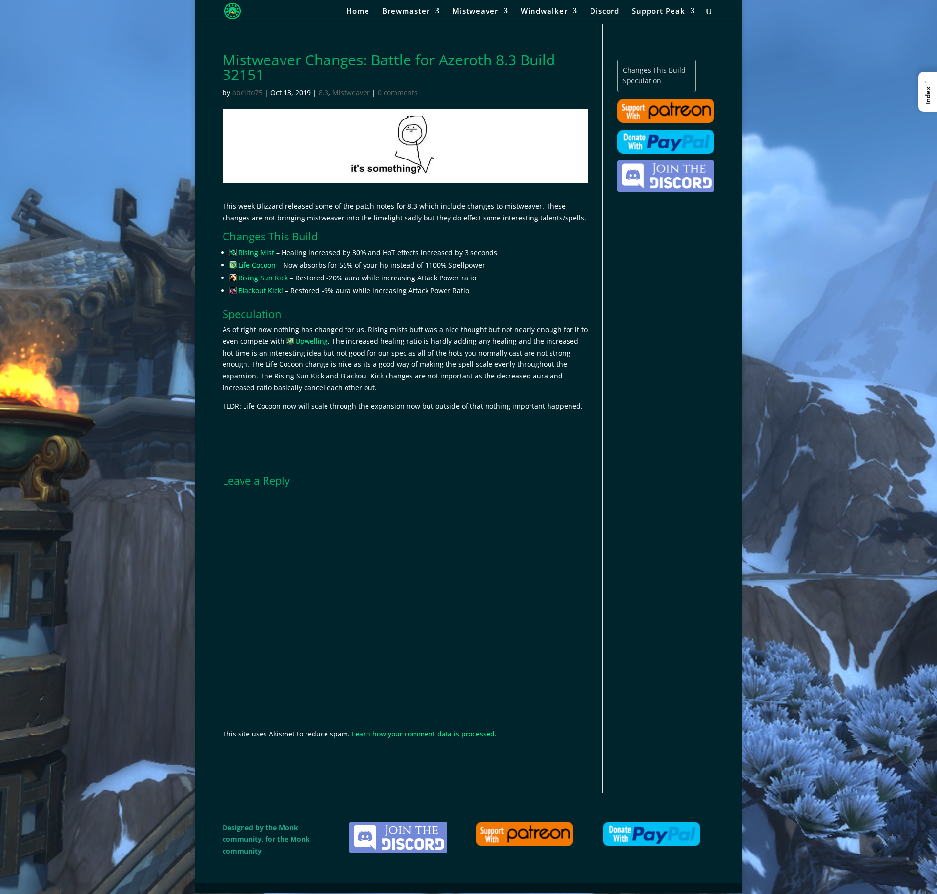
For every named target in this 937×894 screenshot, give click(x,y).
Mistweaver (475, 11)
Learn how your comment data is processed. (424, 733)
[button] (927, 92)
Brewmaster (406, 11)
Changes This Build (654, 70)
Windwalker (544, 11)
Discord (604, 11)
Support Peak (658, 11)
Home (357, 11)
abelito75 (247, 92)
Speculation (642, 80)
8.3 (323, 92)
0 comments (398, 92)
